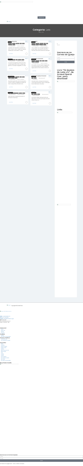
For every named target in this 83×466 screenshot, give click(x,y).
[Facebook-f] (4, 324)
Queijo (14, 44)
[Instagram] (11, 324)
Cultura (14, 43)
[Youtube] (14, 324)
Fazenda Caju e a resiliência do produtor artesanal (39, 58)
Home (40, 32)
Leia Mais (11, 53)
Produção (10, 44)
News (46, 60)
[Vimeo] (17, 324)
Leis (20, 43)
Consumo (9, 43)
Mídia (23, 43)
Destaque (17, 43)
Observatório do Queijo (14, 93)
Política (37, 44)
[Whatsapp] (1, 324)
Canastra (33, 43)
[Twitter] (8, 324)
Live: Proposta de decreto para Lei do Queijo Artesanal (39, 75)
